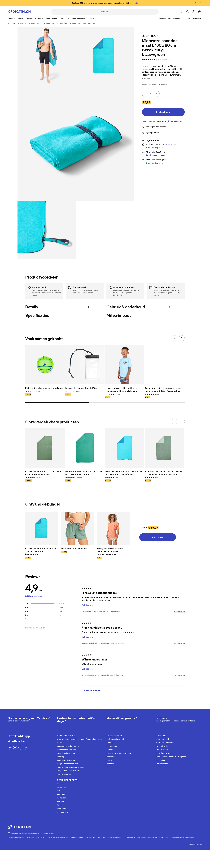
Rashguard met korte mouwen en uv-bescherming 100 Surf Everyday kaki (163, 389)
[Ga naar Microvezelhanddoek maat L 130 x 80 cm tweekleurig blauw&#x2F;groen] (41, 528)
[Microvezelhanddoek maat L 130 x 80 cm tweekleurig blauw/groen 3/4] (76, 143)
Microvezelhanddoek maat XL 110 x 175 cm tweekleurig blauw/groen (124, 473)
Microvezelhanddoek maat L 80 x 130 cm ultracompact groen (83, 473)
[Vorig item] (174, 338)
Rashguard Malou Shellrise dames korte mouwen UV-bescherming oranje (110, 551)
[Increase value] (156, 94)
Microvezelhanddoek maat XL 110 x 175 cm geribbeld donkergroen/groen (164, 473)
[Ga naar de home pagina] (19, 11)
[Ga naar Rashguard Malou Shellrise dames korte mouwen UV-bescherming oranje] (113, 528)
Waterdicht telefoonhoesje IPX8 (81, 388)
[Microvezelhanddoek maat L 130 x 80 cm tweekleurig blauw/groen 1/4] (105, 56)
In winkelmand (163, 112)
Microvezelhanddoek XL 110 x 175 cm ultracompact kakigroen (43, 473)
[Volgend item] (182, 338)
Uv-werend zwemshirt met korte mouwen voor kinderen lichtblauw (121, 389)
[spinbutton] (151, 93)
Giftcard (197, 19)
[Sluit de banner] (200, 3)
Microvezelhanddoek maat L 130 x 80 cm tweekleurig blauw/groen (41, 551)
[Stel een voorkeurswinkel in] (182, 12)
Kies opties (157, 537)
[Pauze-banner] (196, 3)
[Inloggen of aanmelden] (193, 12)
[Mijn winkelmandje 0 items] (199, 12)
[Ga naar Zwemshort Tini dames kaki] (77, 528)
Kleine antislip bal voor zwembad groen (44, 388)
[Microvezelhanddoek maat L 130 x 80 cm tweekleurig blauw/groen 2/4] (47, 56)
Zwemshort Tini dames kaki (74, 548)
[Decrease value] (145, 94)
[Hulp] (188, 12)
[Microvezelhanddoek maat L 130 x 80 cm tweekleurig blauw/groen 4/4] (47, 230)
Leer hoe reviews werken (35, 628)
